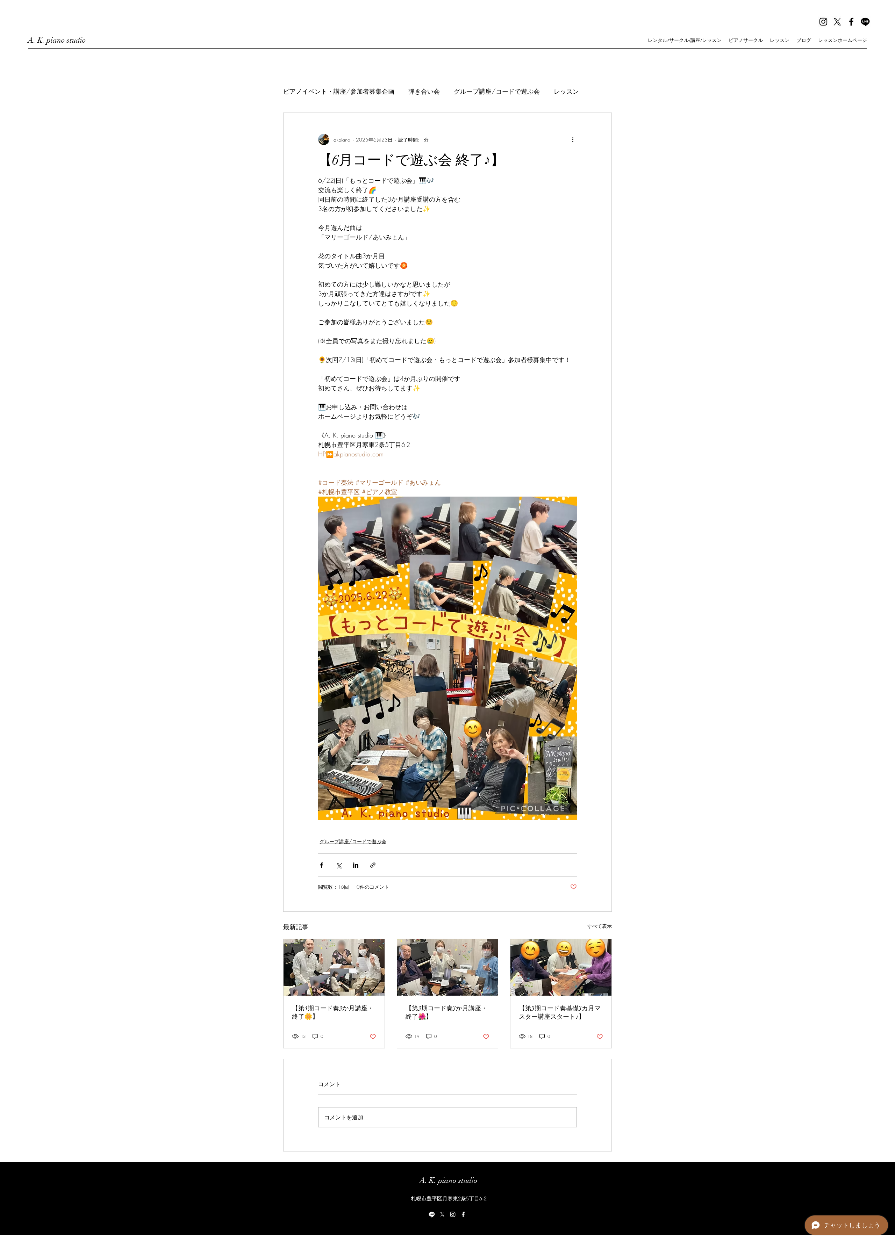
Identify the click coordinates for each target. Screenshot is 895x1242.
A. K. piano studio (57, 40)
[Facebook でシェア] (321, 865)
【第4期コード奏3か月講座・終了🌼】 (333, 1012)
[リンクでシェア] (373, 865)
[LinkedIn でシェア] (355, 865)
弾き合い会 (424, 91)
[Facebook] (851, 21)
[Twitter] (837, 21)
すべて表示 (599, 926)
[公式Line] (865, 21)
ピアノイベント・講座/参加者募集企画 (338, 91)
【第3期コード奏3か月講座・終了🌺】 (446, 1012)
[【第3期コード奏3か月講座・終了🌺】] (447, 967)
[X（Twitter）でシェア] (338, 865)
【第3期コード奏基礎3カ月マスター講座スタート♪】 (560, 1012)
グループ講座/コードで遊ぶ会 (497, 91)
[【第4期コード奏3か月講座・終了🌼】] (334, 967)
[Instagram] (823, 21)
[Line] (431, 1214)
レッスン (566, 91)
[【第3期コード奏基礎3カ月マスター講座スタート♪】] (560, 967)
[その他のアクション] (572, 139)
